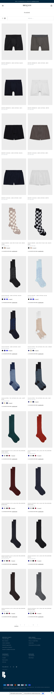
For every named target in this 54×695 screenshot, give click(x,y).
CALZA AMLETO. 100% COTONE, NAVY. (11, 346)
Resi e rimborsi (5, 640)
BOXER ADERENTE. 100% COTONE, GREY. (38, 62)
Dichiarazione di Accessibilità (34, 645)
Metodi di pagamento (6, 645)
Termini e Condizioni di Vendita (35, 638)
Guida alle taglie (5, 638)
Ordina (30, 18)
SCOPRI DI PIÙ (35, 1)
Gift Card (4, 662)
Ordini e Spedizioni (6, 643)
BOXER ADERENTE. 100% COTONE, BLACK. (12, 62)
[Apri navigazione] (3, 5)
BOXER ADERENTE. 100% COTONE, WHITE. (38, 107)
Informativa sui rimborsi (7, 647)
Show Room (31, 657)
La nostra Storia (5, 655)
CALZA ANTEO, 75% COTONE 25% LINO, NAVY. (39, 398)
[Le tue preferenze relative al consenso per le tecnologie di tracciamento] (51, 692)
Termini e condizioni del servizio (8, 649)
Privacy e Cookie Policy (33, 640)
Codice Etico (31, 643)
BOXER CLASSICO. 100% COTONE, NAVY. (12, 197)
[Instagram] (13, 667)
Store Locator (5, 659)
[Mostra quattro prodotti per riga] (4, 18)
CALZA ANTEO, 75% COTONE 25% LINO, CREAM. (40, 346)
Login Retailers (31, 655)
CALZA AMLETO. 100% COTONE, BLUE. (37, 295)
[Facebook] (10, 667)
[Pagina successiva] (38, 624)
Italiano (4, 669)
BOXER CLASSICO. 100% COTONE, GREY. (38, 152)
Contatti (4, 657)
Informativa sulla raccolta (16, 693)
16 (33, 624)
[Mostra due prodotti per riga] (2, 18)
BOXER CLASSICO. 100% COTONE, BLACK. (12, 152)
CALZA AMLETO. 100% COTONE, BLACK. (12, 295)
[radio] (2, 248)
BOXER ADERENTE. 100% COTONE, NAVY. (12, 107)
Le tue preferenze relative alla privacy (32, 693)
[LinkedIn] (16, 667)
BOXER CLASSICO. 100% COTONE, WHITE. (38, 197)
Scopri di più (14, 251)
